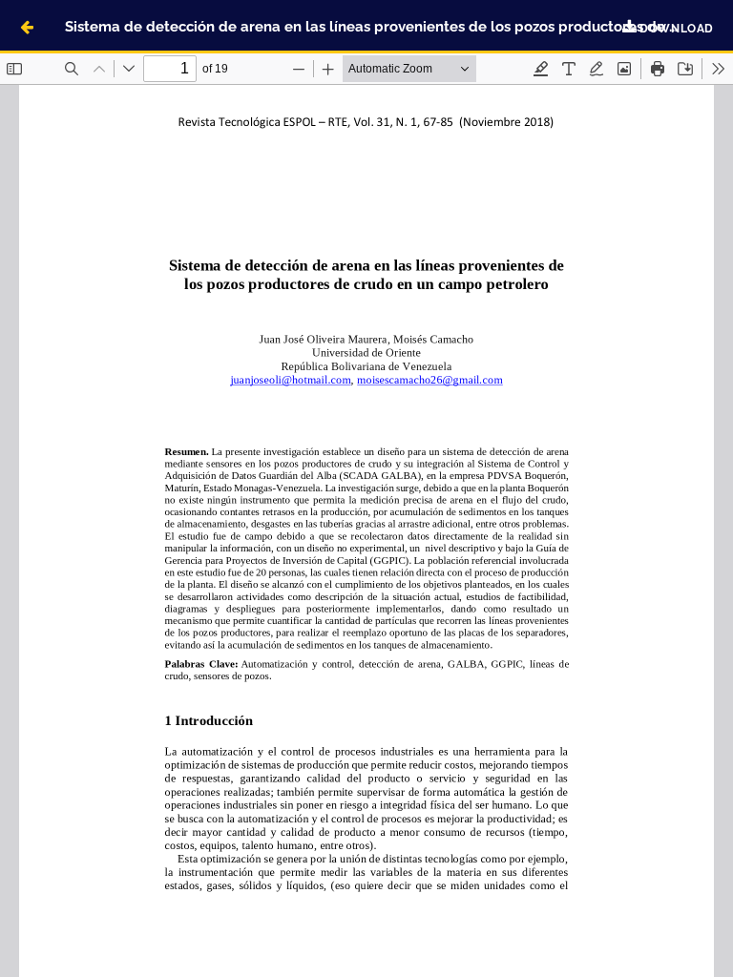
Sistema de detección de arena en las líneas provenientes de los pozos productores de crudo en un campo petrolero (399, 26)
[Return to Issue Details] (26, 26)
